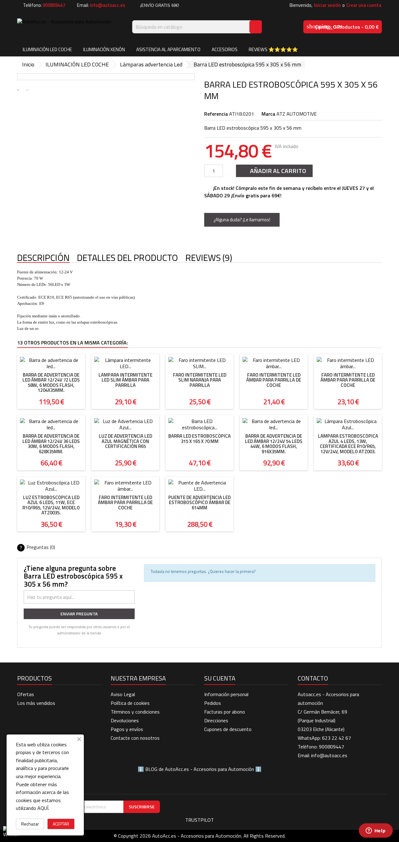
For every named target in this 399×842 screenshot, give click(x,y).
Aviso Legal (123, 694)
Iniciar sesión (327, 5)
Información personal (226, 694)
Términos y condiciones (135, 711)
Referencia (216, 114)
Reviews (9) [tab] (208, 258)
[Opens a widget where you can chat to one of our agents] (375, 831)
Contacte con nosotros (135, 738)
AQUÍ (42, 808)
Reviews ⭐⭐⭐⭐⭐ (273, 49)
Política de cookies (130, 703)
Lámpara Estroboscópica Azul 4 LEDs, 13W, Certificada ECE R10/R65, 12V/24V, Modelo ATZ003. (348, 443)
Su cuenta (219, 678)
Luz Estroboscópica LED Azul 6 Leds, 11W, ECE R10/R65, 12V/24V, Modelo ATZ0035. (51, 505)
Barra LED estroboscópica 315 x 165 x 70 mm (199, 438)
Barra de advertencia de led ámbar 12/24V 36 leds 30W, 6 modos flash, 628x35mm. (51, 443)
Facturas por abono (224, 711)
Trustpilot (199, 820)
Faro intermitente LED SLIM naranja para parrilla (199, 380)
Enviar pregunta (79, 613)
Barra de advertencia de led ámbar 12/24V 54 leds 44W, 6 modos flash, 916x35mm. (273, 443)
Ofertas (25, 694)
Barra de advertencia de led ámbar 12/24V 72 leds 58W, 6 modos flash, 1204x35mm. (51, 382)
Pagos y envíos (127, 729)
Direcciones (216, 720)
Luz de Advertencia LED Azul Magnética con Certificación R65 (125, 441)
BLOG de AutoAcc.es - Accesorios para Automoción (199, 769)
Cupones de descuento (228, 729)
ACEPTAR (61, 823)
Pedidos (212, 703)
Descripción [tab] (43, 258)
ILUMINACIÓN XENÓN (104, 49)
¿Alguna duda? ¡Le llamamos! (242, 219)
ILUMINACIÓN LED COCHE (47, 49)
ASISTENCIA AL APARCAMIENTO (168, 49)
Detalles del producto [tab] (127, 258)
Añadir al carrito (273, 171)
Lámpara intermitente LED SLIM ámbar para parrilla (125, 380)
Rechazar (30, 823)
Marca (268, 114)
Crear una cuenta (363, 5)
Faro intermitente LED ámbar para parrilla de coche (273, 380)
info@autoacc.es (107, 5)
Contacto (313, 678)
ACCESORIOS (225, 49)
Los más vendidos (36, 703)
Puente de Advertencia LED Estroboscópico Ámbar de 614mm (199, 502)
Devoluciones (125, 720)
